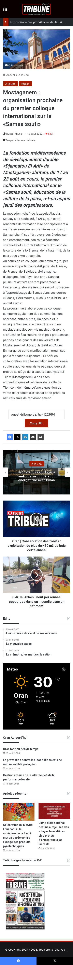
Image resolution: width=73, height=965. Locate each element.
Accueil (10, 74)
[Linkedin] (25, 437)
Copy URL (36, 423)
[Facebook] (10, 437)
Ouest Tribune (14, 133)
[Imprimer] (41, 437)
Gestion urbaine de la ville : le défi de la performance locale (29, 777)
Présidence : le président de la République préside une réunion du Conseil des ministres (36, 476)
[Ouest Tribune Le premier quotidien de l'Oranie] (37, 9)
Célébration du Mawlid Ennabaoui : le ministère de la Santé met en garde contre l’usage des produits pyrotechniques (18, 835)
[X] (17, 437)
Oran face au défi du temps (21, 749)
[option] (36, 472)
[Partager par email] (33, 437)
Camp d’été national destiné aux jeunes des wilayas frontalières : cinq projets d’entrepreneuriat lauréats (54, 833)
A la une (23, 74)
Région (25, 83)
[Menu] (5, 10)
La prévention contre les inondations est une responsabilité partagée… (32, 762)
